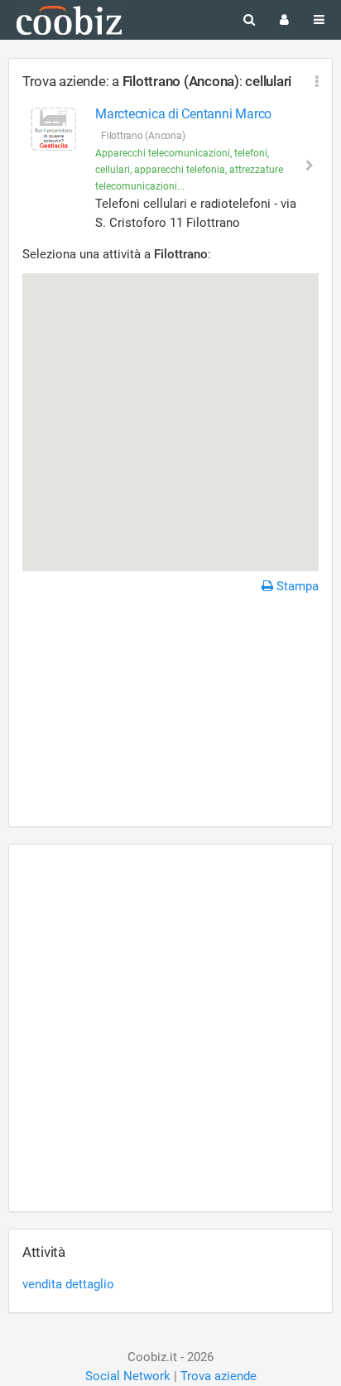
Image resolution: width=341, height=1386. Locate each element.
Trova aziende (218, 1376)
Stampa (296, 586)
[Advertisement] (170, 712)
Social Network (127, 1376)
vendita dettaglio (68, 1284)
